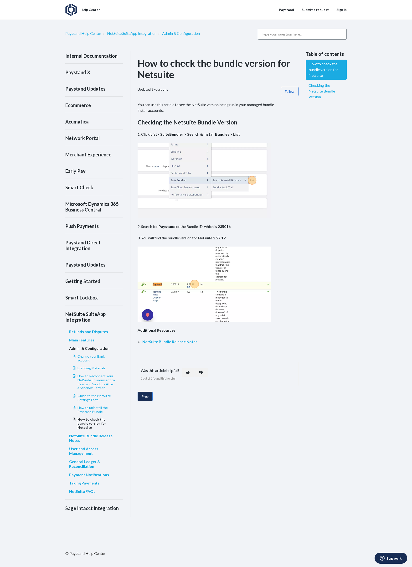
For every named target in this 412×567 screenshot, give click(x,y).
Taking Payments (84, 483)
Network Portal (82, 138)
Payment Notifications (89, 474)
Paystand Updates (85, 89)
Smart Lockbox (81, 297)
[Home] (71, 10)
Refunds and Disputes (88, 331)
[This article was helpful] (188, 372)
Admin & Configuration (181, 33)
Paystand (286, 10)
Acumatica (77, 121)
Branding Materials (91, 368)
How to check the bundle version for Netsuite (91, 423)
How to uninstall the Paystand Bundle (92, 410)
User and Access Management (83, 450)
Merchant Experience (88, 154)
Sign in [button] (341, 10)
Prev (145, 396)
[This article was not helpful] (201, 372)
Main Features (81, 340)
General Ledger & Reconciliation (84, 463)
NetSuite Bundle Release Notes (91, 438)
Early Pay (75, 171)
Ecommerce (78, 105)
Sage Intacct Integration (92, 508)
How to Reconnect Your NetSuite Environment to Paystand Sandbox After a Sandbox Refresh (96, 382)
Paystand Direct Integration (83, 245)
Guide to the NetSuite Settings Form (94, 398)
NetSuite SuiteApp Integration (131, 33)
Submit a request (315, 10)
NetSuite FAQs (82, 491)
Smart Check (79, 187)
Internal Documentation (91, 56)
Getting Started (82, 281)
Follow (289, 91)
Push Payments (82, 226)
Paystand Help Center (83, 33)
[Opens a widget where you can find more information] (390, 559)
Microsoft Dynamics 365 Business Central (92, 206)
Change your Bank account (91, 358)
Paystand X (77, 72)
